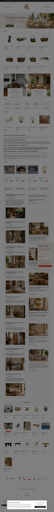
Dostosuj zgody (40, 504)
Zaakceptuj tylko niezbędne (40, 502)
